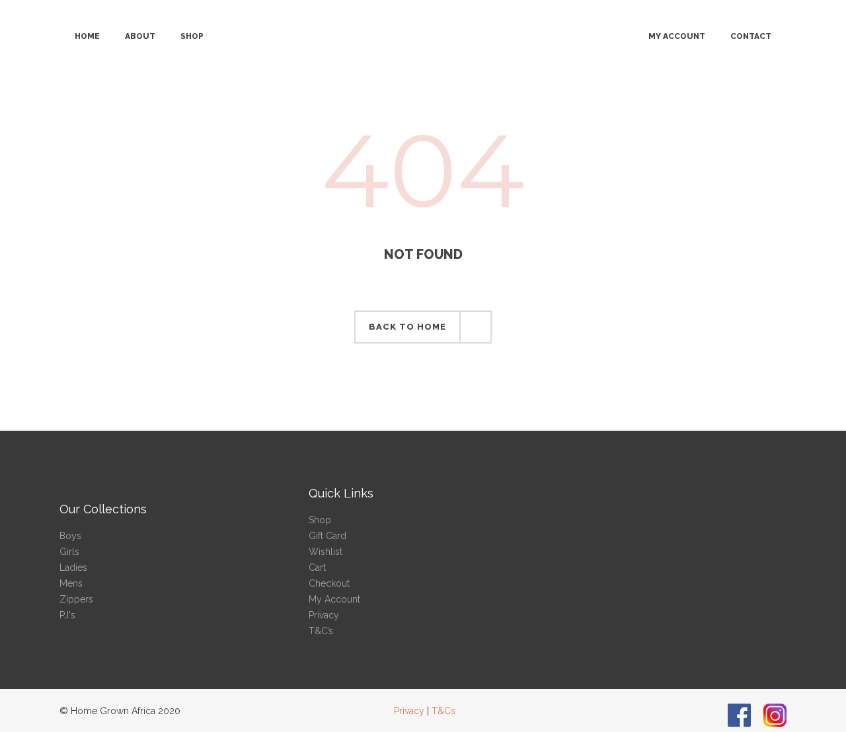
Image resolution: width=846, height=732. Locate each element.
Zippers (76, 599)
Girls (69, 551)
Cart (317, 567)
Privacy (324, 615)
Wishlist (325, 551)
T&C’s (321, 631)
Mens (71, 583)
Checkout (329, 583)
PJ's (67, 615)
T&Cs (443, 711)
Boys (70, 536)
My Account (334, 599)
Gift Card (327, 536)
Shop (320, 520)
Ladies (73, 567)
